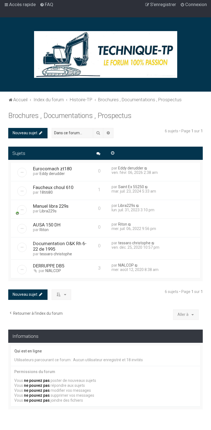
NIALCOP (53, 271)
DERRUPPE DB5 (48, 266)
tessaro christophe (56, 254)
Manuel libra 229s (50, 206)
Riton (44, 230)
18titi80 (46, 192)
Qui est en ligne (28, 351)
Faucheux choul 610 (53, 187)
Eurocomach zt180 (52, 168)
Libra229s (48, 211)
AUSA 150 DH (46, 225)
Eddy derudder (52, 173)
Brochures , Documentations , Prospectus (70, 116)
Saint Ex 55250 (131, 187)
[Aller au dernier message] (146, 168)
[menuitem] (46, 4)
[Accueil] (105, 54)
